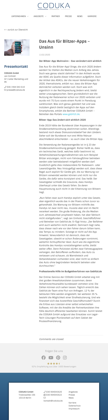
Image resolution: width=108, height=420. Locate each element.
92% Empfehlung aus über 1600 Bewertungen (54, 366)
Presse (72, 395)
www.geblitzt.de (71, 114)
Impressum (74, 408)
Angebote (73, 392)
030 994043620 (54, 392)
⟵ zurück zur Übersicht (16, 29)
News (71, 398)
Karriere (72, 402)
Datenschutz (75, 405)
